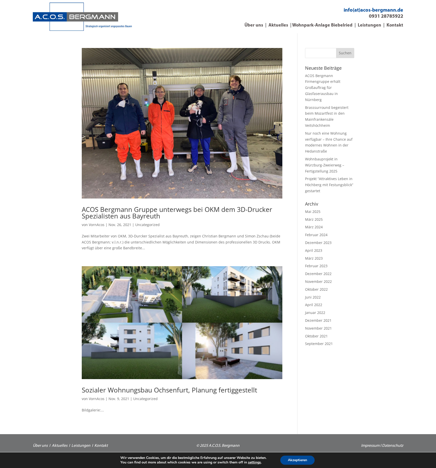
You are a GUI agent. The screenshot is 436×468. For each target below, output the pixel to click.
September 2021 (319, 343)
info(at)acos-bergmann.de (373, 10)
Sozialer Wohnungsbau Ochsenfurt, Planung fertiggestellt (169, 390)
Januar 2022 (315, 312)
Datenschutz (392, 446)
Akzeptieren (297, 460)
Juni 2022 (313, 297)
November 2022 (318, 281)
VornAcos (96, 224)
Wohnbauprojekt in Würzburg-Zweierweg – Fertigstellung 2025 (324, 165)
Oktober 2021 (316, 336)
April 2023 (313, 250)
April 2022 (313, 304)
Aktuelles (278, 25)
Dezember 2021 (318, 320)
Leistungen (369, 25)
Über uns (253, 25)
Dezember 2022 (318, 273)
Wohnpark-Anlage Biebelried (322, 25)
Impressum (370, 446)
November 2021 (318, 328)
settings (254, 462)
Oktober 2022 (316, 289)
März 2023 (314, 258)
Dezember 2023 (318, 242)
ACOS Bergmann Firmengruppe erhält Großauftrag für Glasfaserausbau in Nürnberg (322, 87)
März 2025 (314, 219)
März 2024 (314, 227)
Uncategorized (147, 224)
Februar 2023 (316, 265)
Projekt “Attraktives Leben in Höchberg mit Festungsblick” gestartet (329, 184)
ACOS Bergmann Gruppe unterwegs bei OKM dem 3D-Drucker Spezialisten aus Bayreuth (177, 212)
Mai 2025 (312, 211)
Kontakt (395, 25)
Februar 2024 (316, 234)
